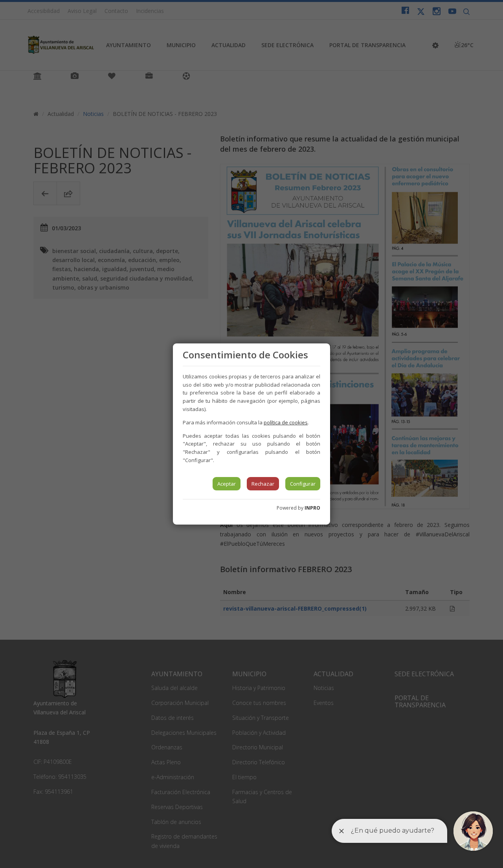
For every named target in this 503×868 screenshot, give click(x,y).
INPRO (312, 508)
